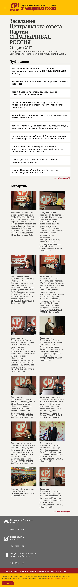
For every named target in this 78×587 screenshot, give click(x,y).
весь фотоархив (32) (61, 511)
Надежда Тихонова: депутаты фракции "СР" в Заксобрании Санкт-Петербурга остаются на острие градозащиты (38, 105)
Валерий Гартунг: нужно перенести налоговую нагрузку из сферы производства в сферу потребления (40, 127)
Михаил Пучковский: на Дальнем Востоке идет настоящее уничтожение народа (36, 171)
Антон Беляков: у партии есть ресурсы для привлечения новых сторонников (40, 116)
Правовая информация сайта (56, 578)
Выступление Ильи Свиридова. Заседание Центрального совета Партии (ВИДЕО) (39, 71)
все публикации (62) (62, 178)
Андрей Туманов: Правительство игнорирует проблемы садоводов (40, 82)
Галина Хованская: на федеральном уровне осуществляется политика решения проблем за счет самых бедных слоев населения (38, 149)
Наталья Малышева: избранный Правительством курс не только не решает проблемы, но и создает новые (39, 137)
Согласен (8, 583)
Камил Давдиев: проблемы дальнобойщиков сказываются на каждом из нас (34, 93)
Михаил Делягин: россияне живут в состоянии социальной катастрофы (35, 160)
